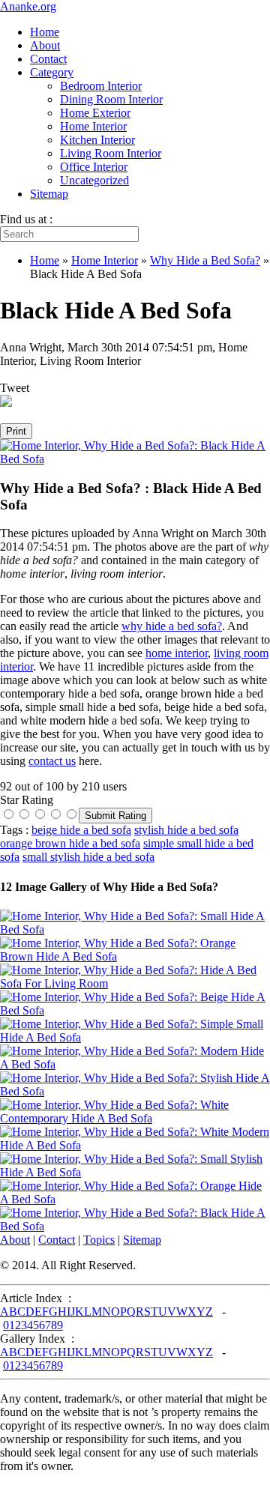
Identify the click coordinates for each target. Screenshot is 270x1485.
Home (44, 31)
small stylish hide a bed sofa (88, 856)
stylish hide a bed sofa (186, 829)
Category (52, 72)
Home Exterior (95, 112)
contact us (52, 760)
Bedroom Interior (101, 85)
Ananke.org (28, 6)
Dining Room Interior (111, 99)
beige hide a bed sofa (81, 829)
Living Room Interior (110, 153)
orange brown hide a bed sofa (70, 843)
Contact (48, 58)
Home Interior (93, 126)
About (45, 45)
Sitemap (49, 193)
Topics (99, 1239)
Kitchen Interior (97, 139)
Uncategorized (94, 180)
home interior (177, 653)
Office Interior (94, 166)
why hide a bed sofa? (172, 626)
